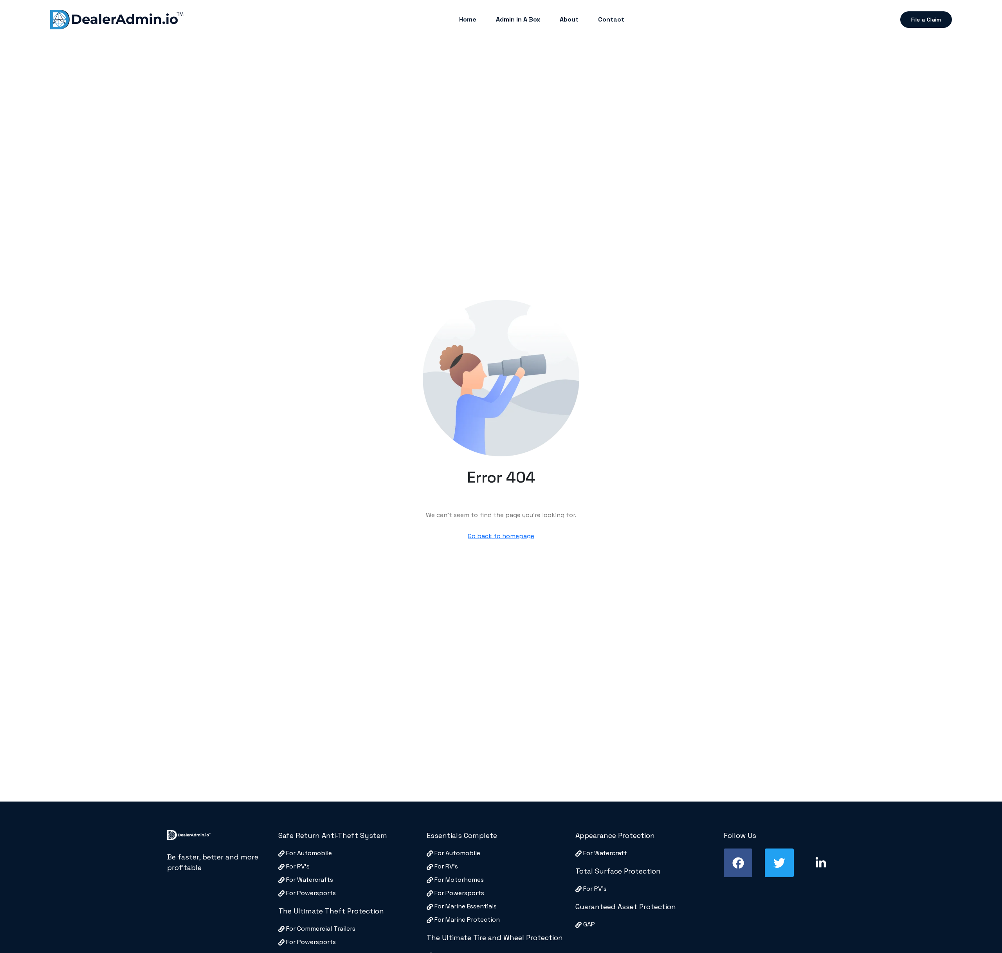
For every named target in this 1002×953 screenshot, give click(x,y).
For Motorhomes (458, 880)
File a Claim (926, 19)
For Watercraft (604, 853)
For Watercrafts (309, 880)
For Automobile (308, 853)
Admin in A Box (518, 19)
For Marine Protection (466, 919)
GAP (588, 924)
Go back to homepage (501, 536)
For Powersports (310, 893)
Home (467, 19)
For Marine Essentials (465, 906)
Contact (611, 19)
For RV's (297, 866)
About (569, 19)
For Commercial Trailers (320, 928)
